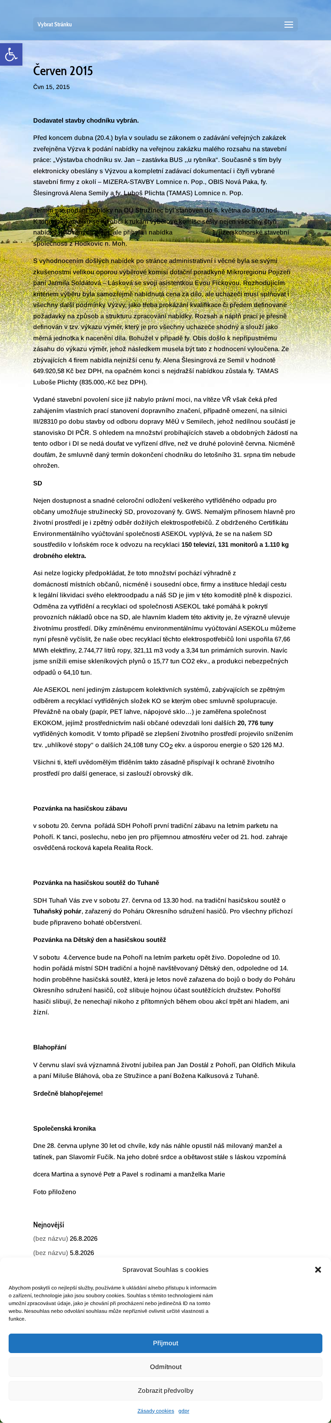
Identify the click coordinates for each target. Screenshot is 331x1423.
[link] (11, 54)
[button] (318, 1269)
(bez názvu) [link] (50, 1238)
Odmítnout (165, 1366)
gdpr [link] (183, 1411)
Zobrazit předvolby (166, 1390)
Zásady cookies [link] (155, 1411)
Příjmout (165, 1343)
